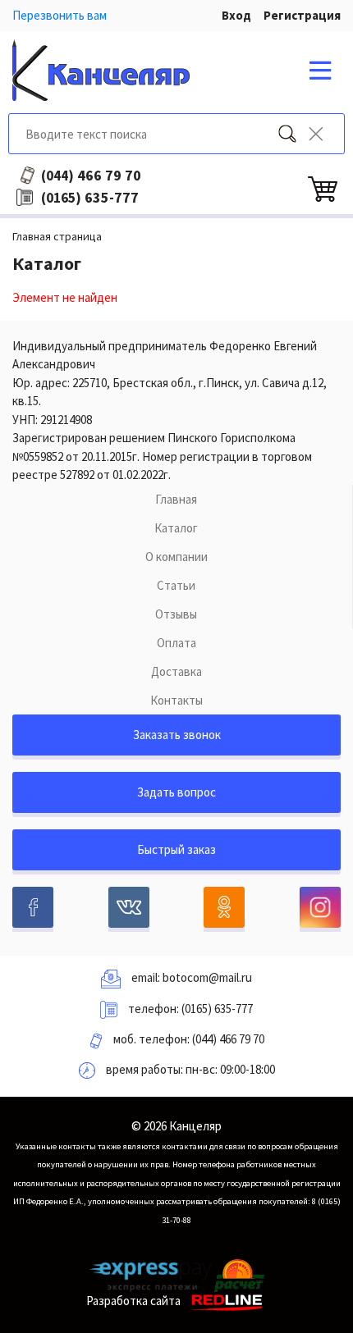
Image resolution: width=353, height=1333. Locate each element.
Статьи (176, 585)
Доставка (176, 671)
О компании (176, 556)
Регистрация (302, 15)
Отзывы (176, 614)
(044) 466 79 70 (228, 1039)
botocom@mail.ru (207, 977)
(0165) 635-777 (217, 1008)
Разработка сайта (133, 1300)
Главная (176, 499)
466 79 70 (91, 176)
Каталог (176, 528)
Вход (236, 15)
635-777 (90, 198)
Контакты (176, 700)
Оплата (176, 643)
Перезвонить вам (59, 15)
